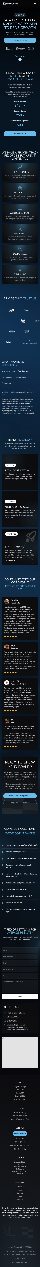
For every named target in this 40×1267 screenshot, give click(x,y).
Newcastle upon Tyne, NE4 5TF (18, 1030)
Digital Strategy (20, 1087)
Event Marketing (20, 1113)
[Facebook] (18, 1149)
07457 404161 (12, 1021)
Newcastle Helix (13, 1027)
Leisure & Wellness (20, 1116)
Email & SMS (20, 1096)
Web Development (20, 1099)
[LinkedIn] (25, 1149)
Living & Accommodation (20, 1119)
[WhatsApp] (15, 1149)
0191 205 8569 (12, 1017)
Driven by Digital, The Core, (16, 1025)
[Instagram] (21, 1149)
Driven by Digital (9, 392)
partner (16, 413)
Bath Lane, (23, 1027)
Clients (20, 1190)
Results (20, 1193)
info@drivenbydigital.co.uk (16, 1013)
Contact (20, 1200)
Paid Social (20, 1090)
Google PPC (20, 1093)
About (20, 1187)
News (20, 1196)
